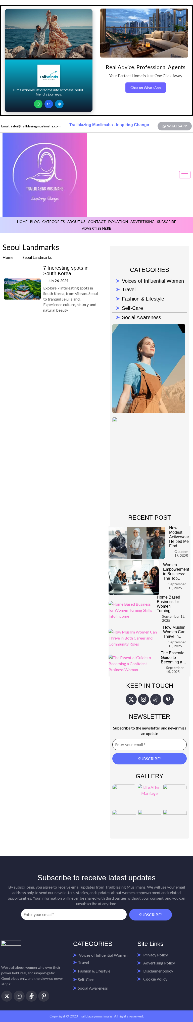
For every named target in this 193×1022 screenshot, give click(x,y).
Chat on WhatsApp (145, 87)
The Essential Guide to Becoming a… (173, 657)
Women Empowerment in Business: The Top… (176, 571)
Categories (53, 221)
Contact (97, 221)
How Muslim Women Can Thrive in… (174, 632)
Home (22, 221)
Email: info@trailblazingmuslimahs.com (31, 126)
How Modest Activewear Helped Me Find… (179, 537)
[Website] (59, 104)
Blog (35, 221)
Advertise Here (96, 228)
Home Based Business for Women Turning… (168, 604)
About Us (76, 221)
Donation (118, 221)
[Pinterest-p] (168, 699)
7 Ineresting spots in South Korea (65, 270)
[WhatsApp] (38, 104)
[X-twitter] (131, 699)
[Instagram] (143, 699)
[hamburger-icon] (184, 174)
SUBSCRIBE (166, 221)
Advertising (142, 221)
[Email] (48, 104)
